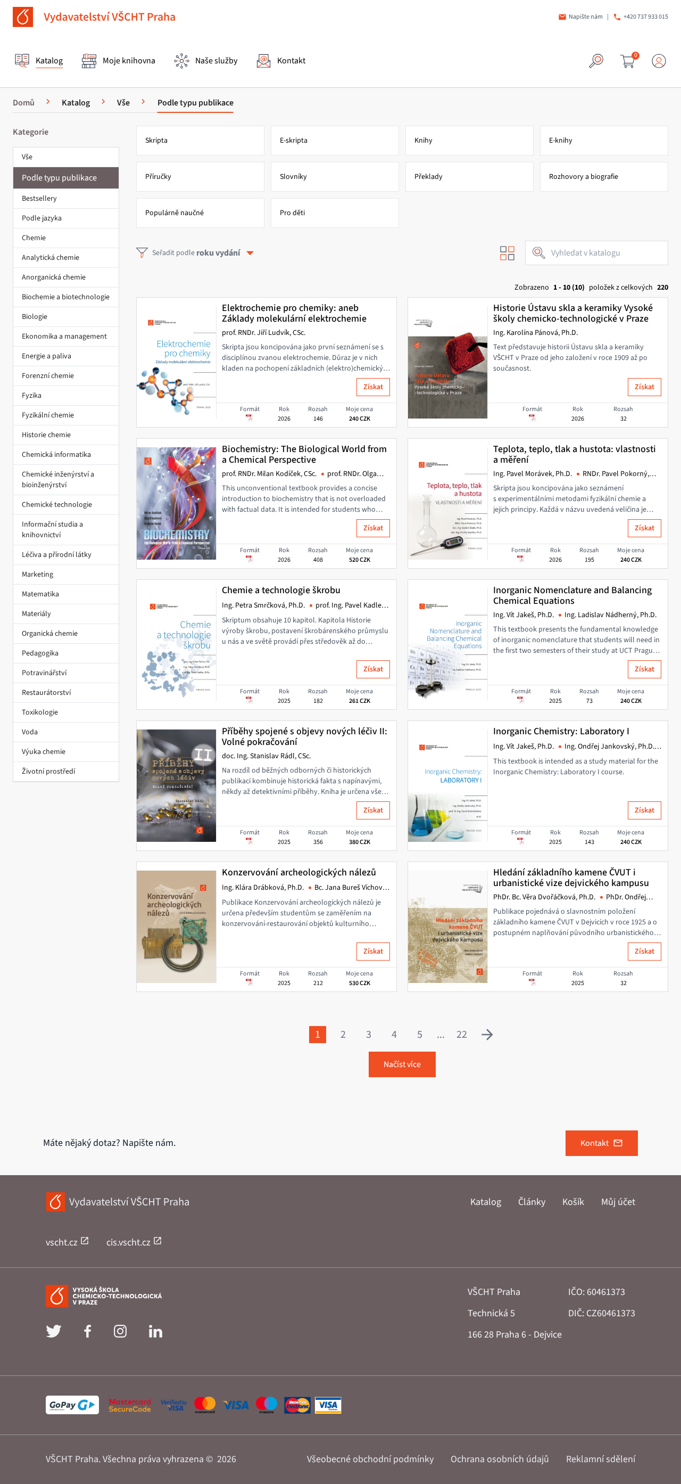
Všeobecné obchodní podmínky (370, 1459)
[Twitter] (54, 1335)
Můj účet (618, 1202)
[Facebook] (87, 1335)
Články (531, 1202)
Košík (573, 1202)
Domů (24, 103)
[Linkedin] (155, 1335)
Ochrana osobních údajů (500, 1459)
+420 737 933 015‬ (646, 17)
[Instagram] (120, 1335)
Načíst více (402, 1064)
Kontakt (594, 1143)
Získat (373, 387)
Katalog (485, 1202)
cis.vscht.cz (129, 1242)
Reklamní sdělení (600, 1459)
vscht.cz (63, 1242)
